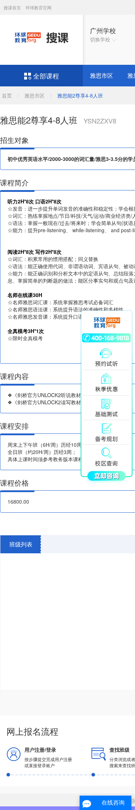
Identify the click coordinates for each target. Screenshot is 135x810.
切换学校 (101, 39)
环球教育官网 (38, 7)
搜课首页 (13, 7)
